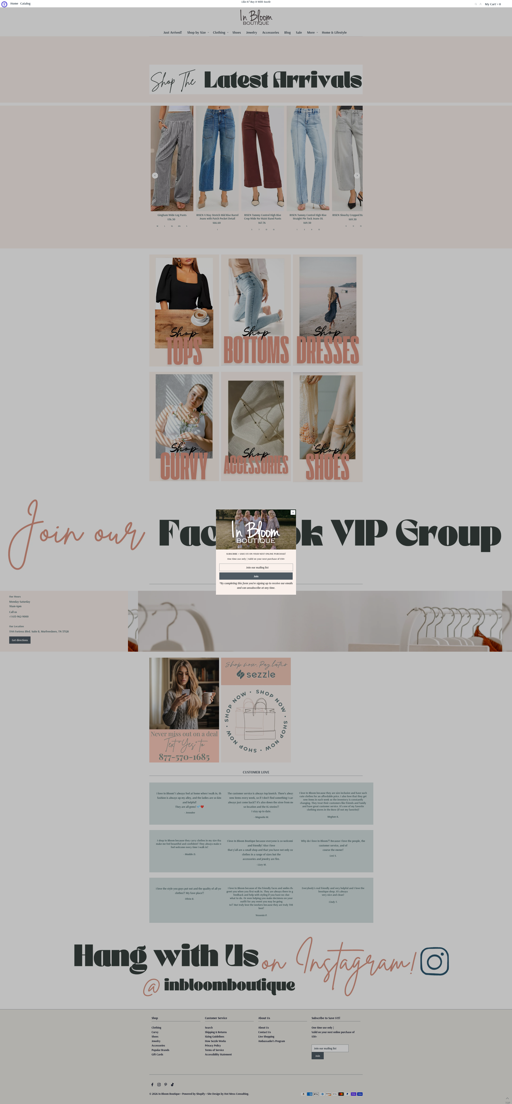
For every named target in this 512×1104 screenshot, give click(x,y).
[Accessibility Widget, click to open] (4, 4)
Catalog (25, 3)
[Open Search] (476, 3)
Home (14, 3)
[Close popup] (293, 512)
